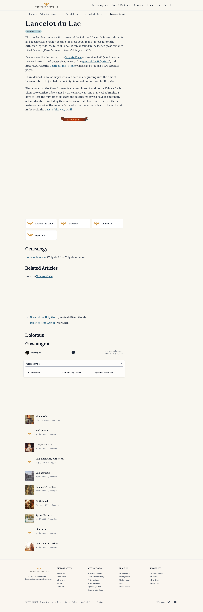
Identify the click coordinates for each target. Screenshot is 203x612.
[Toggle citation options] (73, 352)
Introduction (124, 573)
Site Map (60, 587)
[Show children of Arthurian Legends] (59, 14)
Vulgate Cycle (95, 14)
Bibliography (124, 580)
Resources (152, 5)
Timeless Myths (156, 573)
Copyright (56, 602)
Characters (61, 577)
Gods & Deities (119, 5)
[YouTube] (175, 602)
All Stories (61, 573)
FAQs (121, 583)
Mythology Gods (94, 587)
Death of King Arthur (62, 65)
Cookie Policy (86, 602)
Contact (100, 602)
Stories (137, 5)
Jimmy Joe (37, 353)
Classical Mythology (96, 577)
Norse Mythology (95, 573)
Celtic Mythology (95, 580)
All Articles (61, 580)
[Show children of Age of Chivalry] (82, 14)
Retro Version (124, 587)
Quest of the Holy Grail (95, 61)
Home (32, 14)
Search (168, 5)
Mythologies (99, 5)
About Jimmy (124, 577)
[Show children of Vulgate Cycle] (103, 14)
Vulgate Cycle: (32, 363)
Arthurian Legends (49, 14)
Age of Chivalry (73, 14)
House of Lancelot (36, 257)
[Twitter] (168, 602)
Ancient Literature (95, 590)
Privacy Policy (71, 602)
